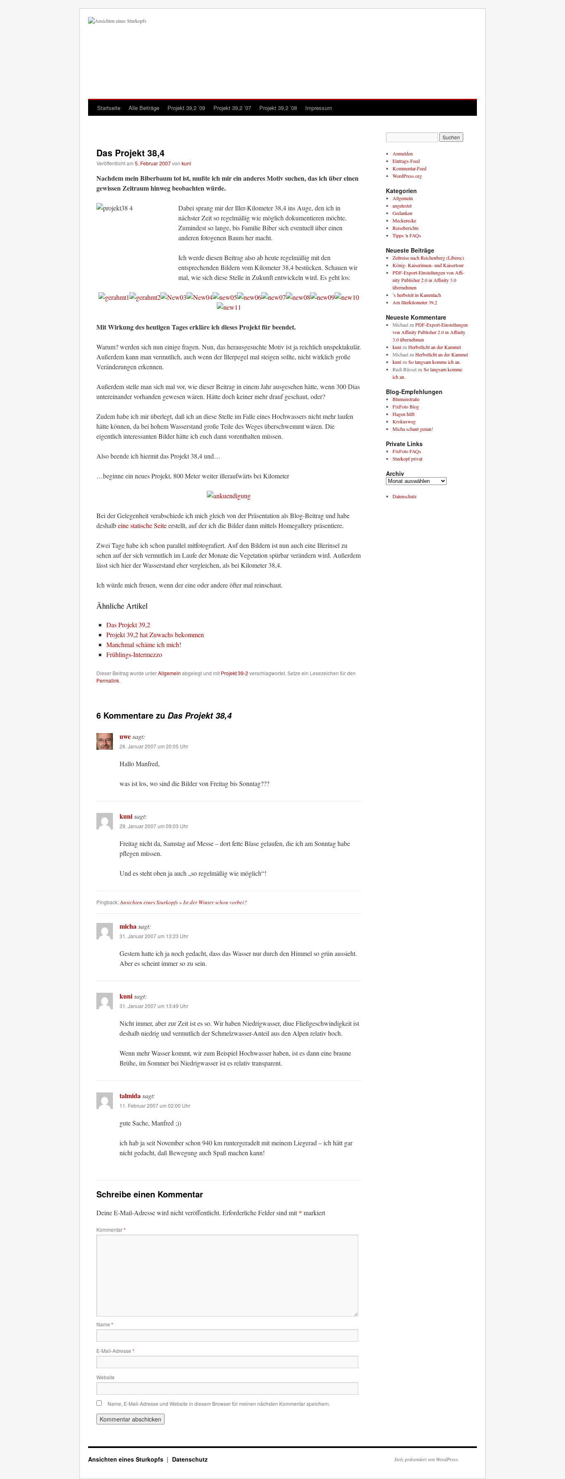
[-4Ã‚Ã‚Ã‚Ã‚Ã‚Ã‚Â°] (200, 297)
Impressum (318, 108)
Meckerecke (404, 220)
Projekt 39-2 (234, 672)
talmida (130, 1095)
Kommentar (111, 1229)
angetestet (402, 205)
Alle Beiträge (144, 108)
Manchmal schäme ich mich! (143, 644)
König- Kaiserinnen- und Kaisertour (428, 265)
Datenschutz (405, 496)
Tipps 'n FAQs (407, 235)
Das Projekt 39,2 (128, 624)
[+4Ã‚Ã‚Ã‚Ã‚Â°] (298, 297)
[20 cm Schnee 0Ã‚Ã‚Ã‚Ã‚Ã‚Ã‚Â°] (173, 297)
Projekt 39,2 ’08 (278, 108)
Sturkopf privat (407, 458)
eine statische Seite (142, 525)
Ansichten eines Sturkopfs (126, 1459)
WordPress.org (407, 175)
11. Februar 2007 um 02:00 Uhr (155, 1105)
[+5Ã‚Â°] (229, 307)
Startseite (108, 108)
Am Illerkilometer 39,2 (415, 302)
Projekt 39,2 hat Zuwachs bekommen (155, 634)
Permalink (107, 680)
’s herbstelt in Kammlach (417, 294)
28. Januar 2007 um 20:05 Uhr (154, 746)
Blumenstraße (406, 399)
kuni (186, 163)
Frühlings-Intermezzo (134, 654)
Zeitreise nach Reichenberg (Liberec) (428, 257)
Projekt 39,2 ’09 (186, 108)
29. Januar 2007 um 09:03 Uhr (154, 825)
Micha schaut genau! (413, 428)
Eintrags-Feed (406, 161)
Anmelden (403, 153)
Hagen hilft (403, 414)
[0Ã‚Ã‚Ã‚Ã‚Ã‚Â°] (273, 297)
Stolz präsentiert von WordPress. (426, 1459)
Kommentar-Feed (409, 168)
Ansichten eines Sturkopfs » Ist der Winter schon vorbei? (183, 902)
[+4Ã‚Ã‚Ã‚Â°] (322, 297)
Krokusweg (404, 421)
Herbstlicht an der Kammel (434, 347)
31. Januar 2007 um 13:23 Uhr (154, 935)
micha (128, 926)
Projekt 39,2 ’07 (232, 108)
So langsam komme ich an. (434, 361)
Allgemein (169, 672)
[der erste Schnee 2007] (144, 297)
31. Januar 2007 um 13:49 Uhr (154, 1005)
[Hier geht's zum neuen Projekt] (229, 495)
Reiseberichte (406, 228)
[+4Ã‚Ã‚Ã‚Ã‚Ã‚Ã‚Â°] (249, 297)
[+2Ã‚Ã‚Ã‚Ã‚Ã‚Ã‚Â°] (225, 297)
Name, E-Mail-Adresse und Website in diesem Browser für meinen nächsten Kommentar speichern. (219, 1403)
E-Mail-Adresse (115, 1350)
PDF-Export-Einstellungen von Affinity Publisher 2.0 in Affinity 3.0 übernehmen (428, 280)
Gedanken (402, 213)
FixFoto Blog (406, 406)
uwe (125, 736)
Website (105, 1377)
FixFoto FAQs (407, 451)
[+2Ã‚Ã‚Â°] (347, 297)
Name (104, 1324)
